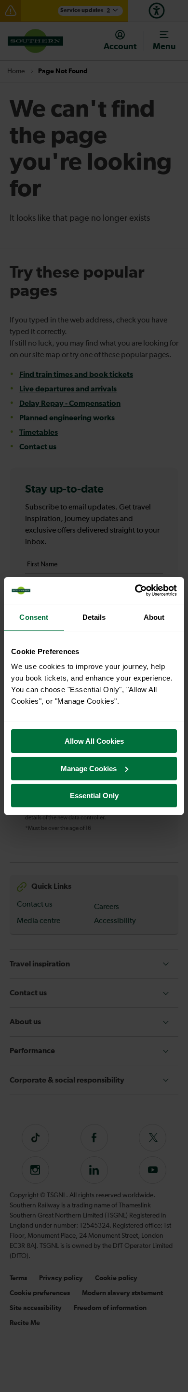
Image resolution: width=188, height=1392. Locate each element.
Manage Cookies (89, 768)
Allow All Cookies (94, 741)
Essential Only (94, 795)
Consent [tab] (33, 617)
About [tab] (154, 617)
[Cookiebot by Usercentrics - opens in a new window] (135, 590)
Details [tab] (94, 617)
